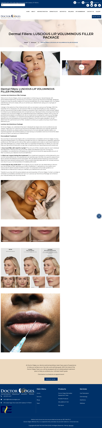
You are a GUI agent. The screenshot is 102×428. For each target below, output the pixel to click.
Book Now (96, 16)
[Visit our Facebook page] (87, 5)
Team (38, 403)
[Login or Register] (74, 2)
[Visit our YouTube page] (91, 5)
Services (33, 42)
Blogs (38, 400)
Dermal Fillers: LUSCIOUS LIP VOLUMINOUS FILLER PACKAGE (59, 42)
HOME (27, 11)
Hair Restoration (84, 393)
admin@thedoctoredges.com (11, 399)
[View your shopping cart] (83, 2)
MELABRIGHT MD (63, 402)
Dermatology (83, 396)
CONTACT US (90, 11)
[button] (99, 216)
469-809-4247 (5, 2)
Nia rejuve (61, 405)
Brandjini (71, 425)
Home (26, 42)
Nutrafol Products (63, 398)
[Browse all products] (91, 2)
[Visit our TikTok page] (99, 5)
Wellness (82, 403)
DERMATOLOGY (54, 11)
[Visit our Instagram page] (95, 5)
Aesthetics (83, 400)
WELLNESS (71, 11)
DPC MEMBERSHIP (80, 11)
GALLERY (98, 11)
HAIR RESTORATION (42, 11)
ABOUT (33, 11)
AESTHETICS (63, 11)
